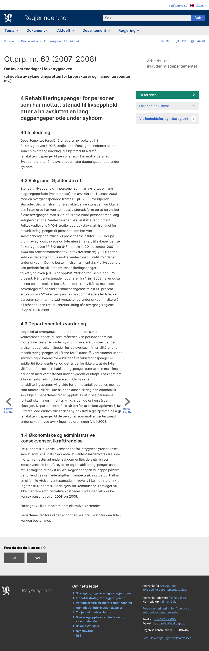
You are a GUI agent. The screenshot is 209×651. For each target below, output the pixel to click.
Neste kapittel (127, 410)
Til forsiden (148, 95)
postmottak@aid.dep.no (169, 623)
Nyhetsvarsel (85, 630)
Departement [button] (94, 30)
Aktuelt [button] (64, 30)
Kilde (182, 41)
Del (167, 41)
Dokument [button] (36, 30)
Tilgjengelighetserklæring (94, 612)
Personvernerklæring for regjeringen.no (104, 602)
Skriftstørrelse (178, 5)
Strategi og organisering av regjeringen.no (105, 593)
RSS (78, 635)
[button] (29, 41)
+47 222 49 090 (165, 619)
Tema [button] (9, 30)
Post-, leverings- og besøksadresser (166, 638)
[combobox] (147, 18)
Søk (198, 18)
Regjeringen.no (45, 17)
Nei (37, 558)
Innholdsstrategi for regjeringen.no (100, 598)
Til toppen (69, 531)
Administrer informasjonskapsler (99, 607)
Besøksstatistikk (87, 626)
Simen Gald (169, 601)
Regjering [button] (127, 30)
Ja (14, 558)
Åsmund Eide (177, 597)
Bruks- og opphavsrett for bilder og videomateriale (100, 619)
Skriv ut (200, 41)
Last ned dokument (154, 106)
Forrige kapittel (8, 410)
